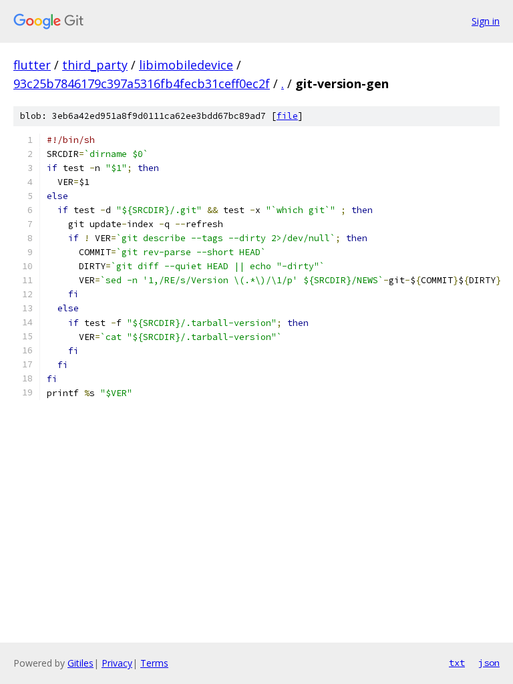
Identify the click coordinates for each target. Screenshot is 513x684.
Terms (154, 663)
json (489, 663)
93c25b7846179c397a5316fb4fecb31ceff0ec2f (141, 83)
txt (457, 663)
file (287, 116)
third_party (95, 65)
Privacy (117, 663)
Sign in (486, 21)
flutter (32, 65)
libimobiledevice (186, 65)
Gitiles (80, 663)
